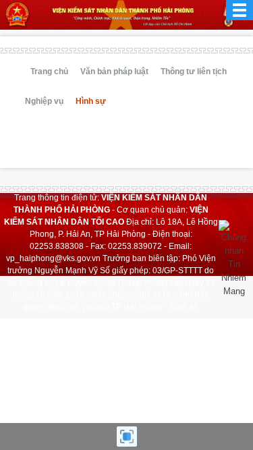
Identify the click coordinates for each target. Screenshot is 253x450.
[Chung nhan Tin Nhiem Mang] (234, 258)
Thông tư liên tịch (194, 71)
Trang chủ (49, 71)
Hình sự (91, 101)
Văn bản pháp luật (114, 71)
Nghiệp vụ (44, 101)
